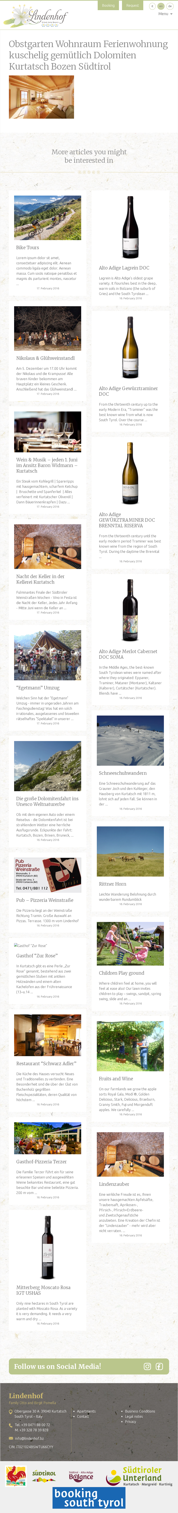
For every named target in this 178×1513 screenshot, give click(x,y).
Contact (83, 1416)
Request (132, 5)
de (170, 6)
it (152, 6)
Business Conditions (140, 1411)
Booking (108, 5)
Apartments (86, 1411)
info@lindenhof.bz (29, 1438)
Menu (163, 13)
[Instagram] (147, 1366)
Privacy (130, 1422)
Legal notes (134, 1416)
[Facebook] (159, 1366)
